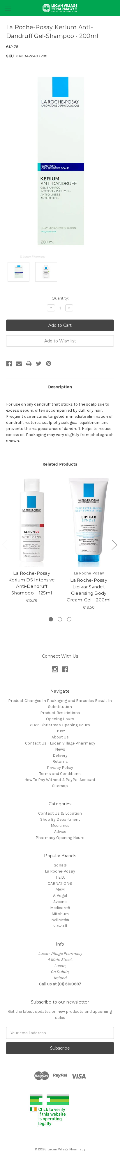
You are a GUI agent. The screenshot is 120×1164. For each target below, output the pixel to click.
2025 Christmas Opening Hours (60, 725)
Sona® (60, 865)
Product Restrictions (60, 712)
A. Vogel (60, 895)
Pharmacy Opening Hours (60, 837)
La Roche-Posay (60, 871)
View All (60, 926)
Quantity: (60, 298)
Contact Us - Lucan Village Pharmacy (60, 743)
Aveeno (60, 901)
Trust (60, 731)
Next (114, 544)
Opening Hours (60, 718)
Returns (60, 761)
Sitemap (60, 785)
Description (60, 386)
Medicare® (60, 907)
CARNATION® (60, 883)
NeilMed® (60, 919)
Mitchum (60, 913)
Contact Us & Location (60, 813)
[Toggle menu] (8, 8)
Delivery (60, 755)
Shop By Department (60, 819)
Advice (60, 831)
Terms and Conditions (60, 773)
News (60, 749)
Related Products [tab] (60, 464)
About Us (60, 737)
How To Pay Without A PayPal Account (60, 779)
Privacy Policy (60, 767)
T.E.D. (60, 877)
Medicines (60, 825)
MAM (60, 889)
